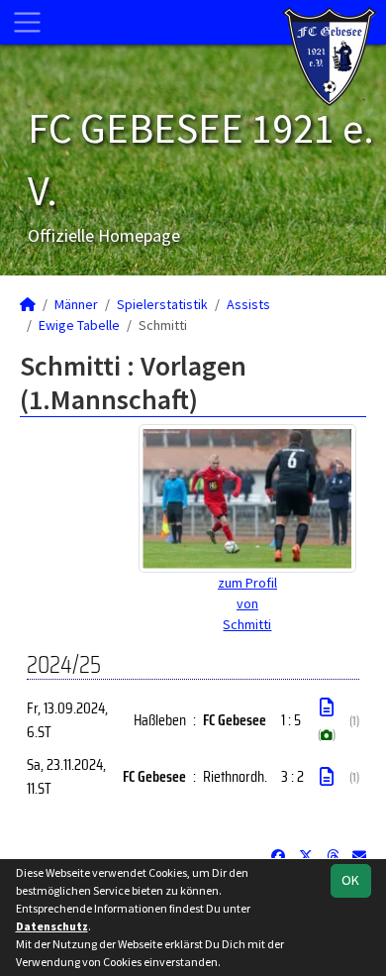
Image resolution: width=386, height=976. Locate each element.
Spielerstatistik (162, 304)
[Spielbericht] (327, 707)
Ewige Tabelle (79, 325)
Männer (76, 304)
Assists (248, 304)
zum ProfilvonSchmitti (247, 603)
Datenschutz (52, 926)
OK (350, 880)
